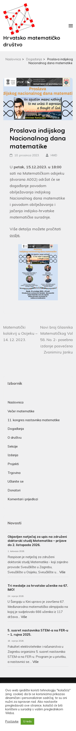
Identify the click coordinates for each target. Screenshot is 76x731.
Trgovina (14, 473)
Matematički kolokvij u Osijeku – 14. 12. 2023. (20, 333)
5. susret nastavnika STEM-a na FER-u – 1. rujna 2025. (38, 632)
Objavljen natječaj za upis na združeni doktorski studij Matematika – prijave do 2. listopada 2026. (37, 541)
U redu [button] (27, 721)
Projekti (13, 464)
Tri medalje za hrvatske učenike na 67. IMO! (38, 588)
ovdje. (15, 235)
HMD (54, 155)
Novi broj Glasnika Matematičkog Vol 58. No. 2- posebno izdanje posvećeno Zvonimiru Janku (56, 340)
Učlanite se (16, 481)
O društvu (15, 438)
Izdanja (13, 455)
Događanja (16, 429)
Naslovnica (15, 402)
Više (62, 572)
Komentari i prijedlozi (23, 499)
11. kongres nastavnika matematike (34, 420)
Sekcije (13, 446)
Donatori (14, 490)
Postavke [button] (12, 721)
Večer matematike (21, 411)
